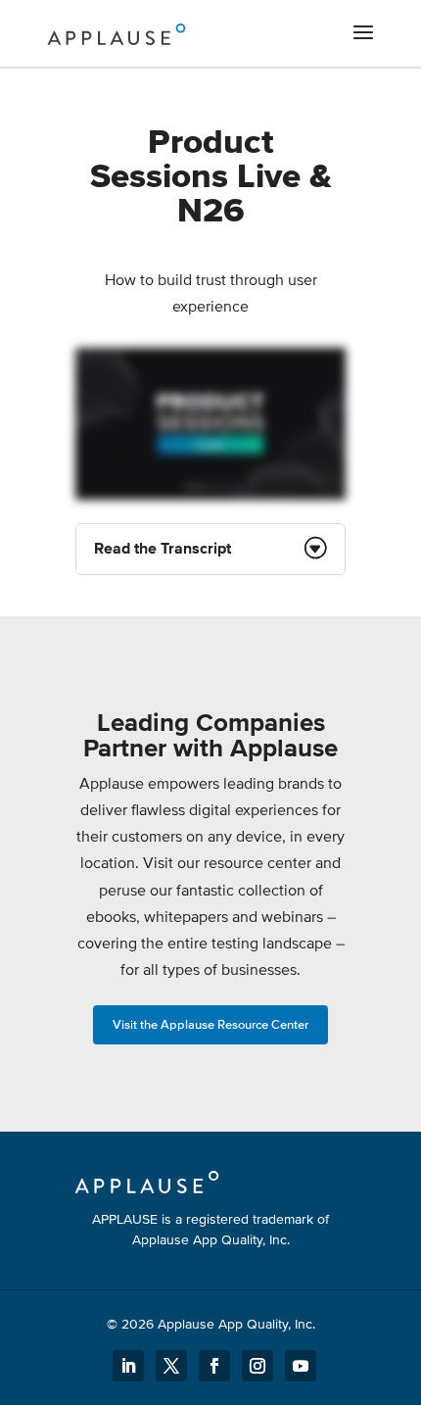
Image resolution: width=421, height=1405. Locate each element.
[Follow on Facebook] (214, 1365)
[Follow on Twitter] (171, 1365)
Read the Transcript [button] (162, 548)
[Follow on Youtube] (300, 1365)
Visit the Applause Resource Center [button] (210, 1025)
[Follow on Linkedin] (128, 1365)
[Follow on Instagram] (257, 1365)
